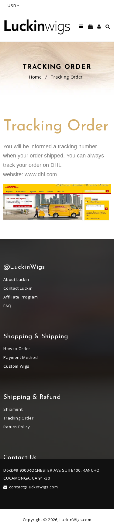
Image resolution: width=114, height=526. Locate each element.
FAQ (7, 306)
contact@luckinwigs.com (33, 487)
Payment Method (20, 357)
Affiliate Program (20, 297)
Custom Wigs (16, 366)
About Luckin (16, 279)
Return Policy (16, 427)
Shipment (12, 409)
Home (35, 77)
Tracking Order (18, 418)
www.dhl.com (41, 174)
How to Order (16, 348)
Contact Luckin (18, 288)
